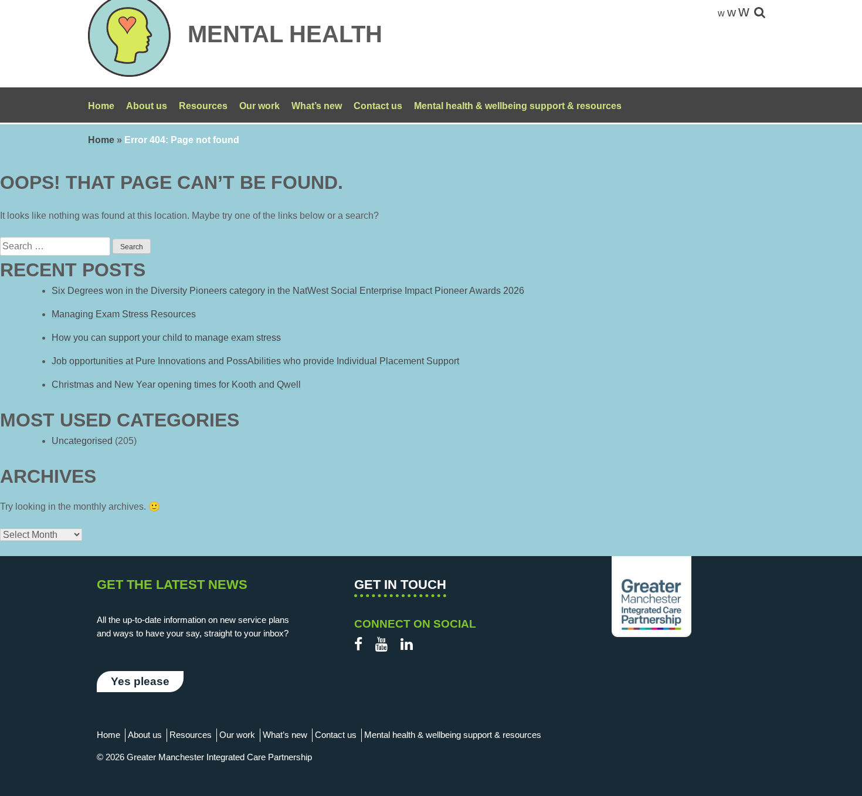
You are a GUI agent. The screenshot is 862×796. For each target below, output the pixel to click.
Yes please (140, 681)
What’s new (316, 106)
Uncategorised (82, 441)
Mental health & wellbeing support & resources (518, 106)
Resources (203, 106)
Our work (259, 106)
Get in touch (400, 584)
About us (146, 106)
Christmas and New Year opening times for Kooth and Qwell (176, 384)
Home (101, 106)
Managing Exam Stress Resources (124, 314)
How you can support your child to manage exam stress (166, 338)
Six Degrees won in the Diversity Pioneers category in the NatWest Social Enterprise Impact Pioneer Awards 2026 (288, 291)
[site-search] (759, 13)
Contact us (378, 106)
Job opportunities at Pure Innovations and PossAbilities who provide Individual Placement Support (255, 361)
